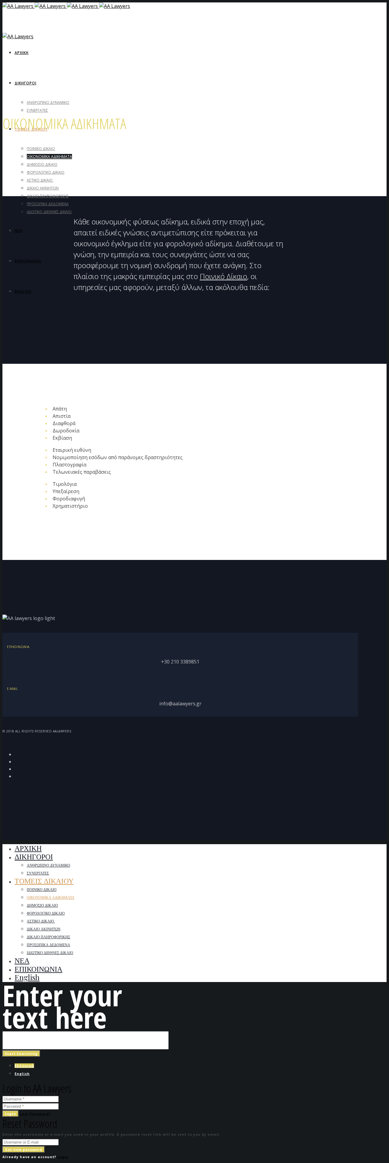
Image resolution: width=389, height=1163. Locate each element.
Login (10, 1113)
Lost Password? (35, 1113)
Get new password (23, 1149)
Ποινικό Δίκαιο (223, 276)
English (22, 1073)
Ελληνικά (24, 1065)
